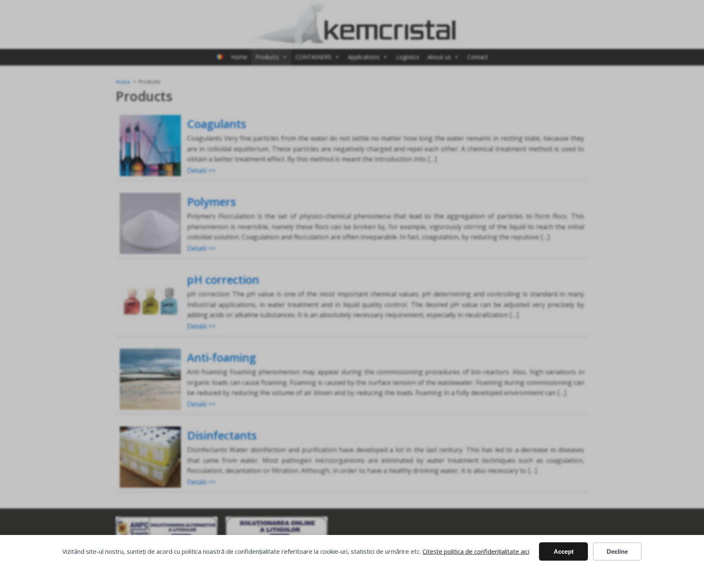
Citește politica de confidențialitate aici (475, 551)
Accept (564, 551)
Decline (617, 551)
